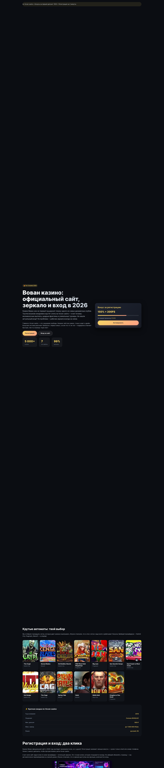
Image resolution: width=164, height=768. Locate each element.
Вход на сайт (45, 333)
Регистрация (29, 333)
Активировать (118, 323)
